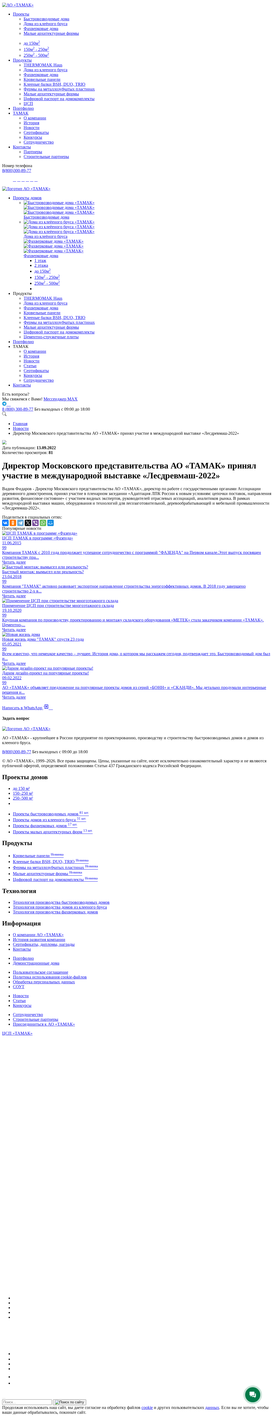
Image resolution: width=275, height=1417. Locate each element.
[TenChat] (15, 1364)
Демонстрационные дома (36, 963)
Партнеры (33, 151)
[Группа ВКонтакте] (15, 1302)
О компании (35, 118)
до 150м (32, 43)
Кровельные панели (42, 79)
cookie (147, 1407)
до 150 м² (21, 788)
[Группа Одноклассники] (14, 1359)
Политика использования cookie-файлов (50, 977)
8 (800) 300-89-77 (17, 409)
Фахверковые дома (41, 28)
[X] (28, 523)
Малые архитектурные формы (51, 33)
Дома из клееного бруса (45, 70)
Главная (20, 423)
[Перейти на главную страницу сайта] (26, 188)
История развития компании (39, 939)
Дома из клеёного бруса (45, 23)
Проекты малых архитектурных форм (53, 832)
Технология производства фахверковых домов (55, 912)
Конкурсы (33, 137)
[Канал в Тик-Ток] (15, 1383)
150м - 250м (36, 49)
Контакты (22, 147)
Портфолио (23, 108)
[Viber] (35, 523)
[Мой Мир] (50, 523)
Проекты (21, 14)
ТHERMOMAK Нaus (43, 65)
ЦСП (28, 103)
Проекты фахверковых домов (45, 825)
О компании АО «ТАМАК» (38, 934)
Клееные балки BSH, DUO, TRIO (54, 84)
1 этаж (40, 260)
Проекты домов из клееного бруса (49, 820)
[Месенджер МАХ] (143, 1298)
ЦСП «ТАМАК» (17, 1033)
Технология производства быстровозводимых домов (61, 902)
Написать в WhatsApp (27, 708)
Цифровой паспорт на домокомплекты (59, 98)
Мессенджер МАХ (61, 399)
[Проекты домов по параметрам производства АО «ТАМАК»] (36, 288)
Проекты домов (27, 198)
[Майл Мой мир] (16, 1376)
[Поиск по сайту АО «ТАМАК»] (4, 414)
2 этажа (41, 265)
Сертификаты (36, 132)
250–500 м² (23, 798)
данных (212, 1407)
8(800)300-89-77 (16, 170)
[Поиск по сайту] (69, 1402)
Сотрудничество (39, 142)
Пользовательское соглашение (40, 972)
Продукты (22, 60)
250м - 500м (36, 55)
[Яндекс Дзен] (15, 1368)
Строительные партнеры (46, 156)
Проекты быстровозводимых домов (51, 814)
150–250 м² (23, 793)
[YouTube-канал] (15, 1317)
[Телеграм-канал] (15, 1307)
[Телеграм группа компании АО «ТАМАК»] (5, 404)
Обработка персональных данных (44, 982)
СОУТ (18, 986)
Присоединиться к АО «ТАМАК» (44, 1024)
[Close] (3, 1398)
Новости (31, 127)
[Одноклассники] (13, 523)
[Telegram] (20, 523)
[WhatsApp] (43, 523)
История (31, 123)
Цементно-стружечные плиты (51, 337)
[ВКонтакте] (5, 523)
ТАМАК (20, 113)
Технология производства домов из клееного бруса (60, 907)
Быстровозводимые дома (46, 19)
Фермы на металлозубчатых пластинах (59, 89)
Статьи (30, 365)
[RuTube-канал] (30, 1353)
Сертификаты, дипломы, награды (44, 944)
